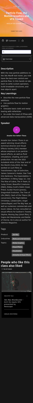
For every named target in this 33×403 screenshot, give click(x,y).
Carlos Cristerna (10, 314)
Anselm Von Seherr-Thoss (16, 23)
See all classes (7, 269)
